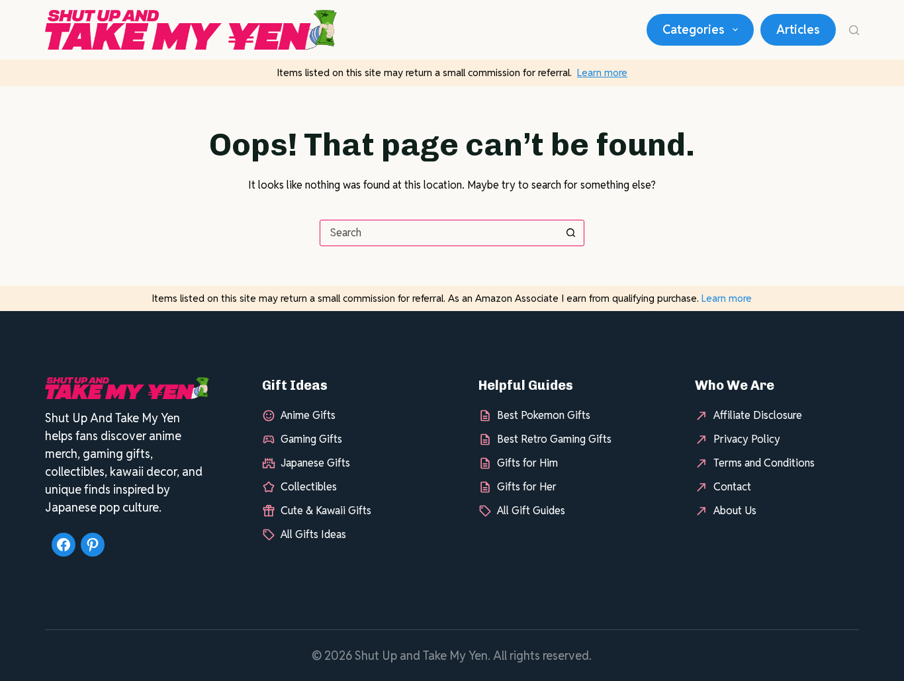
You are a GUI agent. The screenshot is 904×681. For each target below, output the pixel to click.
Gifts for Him (527, 463)
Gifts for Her (527, 487)
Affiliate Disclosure (757, 415)
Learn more (602, 72)
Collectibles (309, 487)
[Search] (854, 30)
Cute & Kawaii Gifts (326, 511)
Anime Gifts (308, 415)
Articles (798, 29)
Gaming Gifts (311, 439)
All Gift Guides (531, 511)
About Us (734, 511)
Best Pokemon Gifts (543, 415)
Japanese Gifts (315, 463)
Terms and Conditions (764, 463)
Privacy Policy (746, 439)
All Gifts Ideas (313, 534)
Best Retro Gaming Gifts (554, 439)
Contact (732, 487)
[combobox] (439, 233)
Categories (693, 29)
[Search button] (571, 233)
